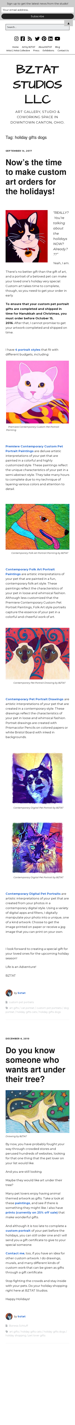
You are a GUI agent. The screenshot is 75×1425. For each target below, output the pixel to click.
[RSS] (30, 38)
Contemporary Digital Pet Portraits (33, 893)
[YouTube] (57, 38)
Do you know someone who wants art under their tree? (35, 1064)
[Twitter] (37, 38)
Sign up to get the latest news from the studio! (37, 3)
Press (36, 50)
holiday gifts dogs (50, 1012)
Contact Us (63, 50)
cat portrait (27, 1008)
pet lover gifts (36, 1335)
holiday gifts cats (27, 1012)
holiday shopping (16, 1335)
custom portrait (18, 1230)
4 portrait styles (27, 349)
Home (15, 47)
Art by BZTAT (28, 47)
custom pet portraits (21, 1002)
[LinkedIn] (50, 38)
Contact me (15, 1253)
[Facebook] (23, 38)
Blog (57, 47)
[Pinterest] (44, 38)
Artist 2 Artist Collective (18, 50)
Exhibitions (48, 50)
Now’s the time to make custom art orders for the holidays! (36, 176)
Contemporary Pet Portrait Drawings (35, 699)
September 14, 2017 (19, 151)
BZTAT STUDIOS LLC (37, 85)
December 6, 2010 (17, 1038)
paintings (22, 1203)
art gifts (14, 1008)
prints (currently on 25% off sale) (32, 1212)
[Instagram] (16, 38)
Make (20, 1415)
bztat (21, 993)
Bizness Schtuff (18, 1325)
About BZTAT (45, 47)
